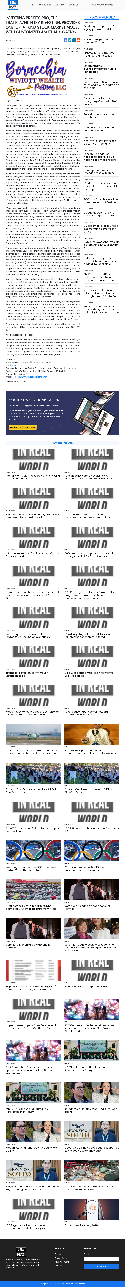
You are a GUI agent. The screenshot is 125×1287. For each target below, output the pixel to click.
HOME (30, 4)
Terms (58, 1254)
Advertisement (62, 1262)
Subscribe (101, 1266)
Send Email (17, 365)
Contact (59, 1265)
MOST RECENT (44, 4)
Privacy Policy (61, 1258)
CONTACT (73, 4)
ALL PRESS (59, 4)
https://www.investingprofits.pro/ (31, 376)
